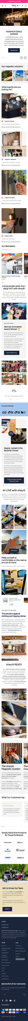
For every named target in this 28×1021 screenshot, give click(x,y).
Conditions (18, 945)
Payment (18, 953)
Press (3, 970)
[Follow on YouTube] (10, 1000)
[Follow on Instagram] (7, 1000)
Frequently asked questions (6, 949)
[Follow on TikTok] (14, 1000)
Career (3, 968)
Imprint (17, 956)
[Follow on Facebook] (3, 1000)
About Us (7, 909)
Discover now (14, 50)
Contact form (5, 924)
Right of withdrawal (21, 951)
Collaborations (5, 979)
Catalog (4, 973)
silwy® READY (5, 953)
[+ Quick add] (20, 272)
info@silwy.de (5, 927)
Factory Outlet (5, 965)
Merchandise (5, 960)
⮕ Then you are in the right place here (11, 127)
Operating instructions (5, 956)
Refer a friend (5, 976)
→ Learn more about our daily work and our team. (14, 480)
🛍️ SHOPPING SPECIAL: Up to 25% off (14, 1)
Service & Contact (6, 962)
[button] (18, 5)
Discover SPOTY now (12, 352)
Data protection (20, 948)
